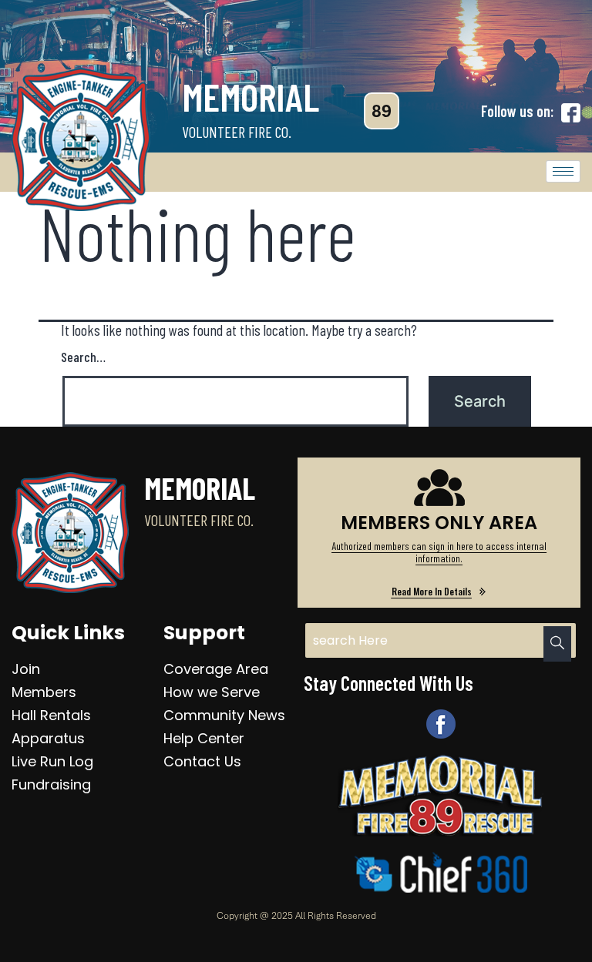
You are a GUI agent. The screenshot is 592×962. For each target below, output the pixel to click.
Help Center (203, 738)
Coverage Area (215, 669)
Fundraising (51, 784)
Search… (83, 356)
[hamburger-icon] (563, 171)
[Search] (557, 644)
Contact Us (202, 761)
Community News (224, 715)
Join (26, 669)
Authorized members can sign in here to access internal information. (439, 552)
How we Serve (211, 692)
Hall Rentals (51, 715)
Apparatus (48, 738)
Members (44, 692)
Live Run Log (52, 761)
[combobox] (440, 640)
